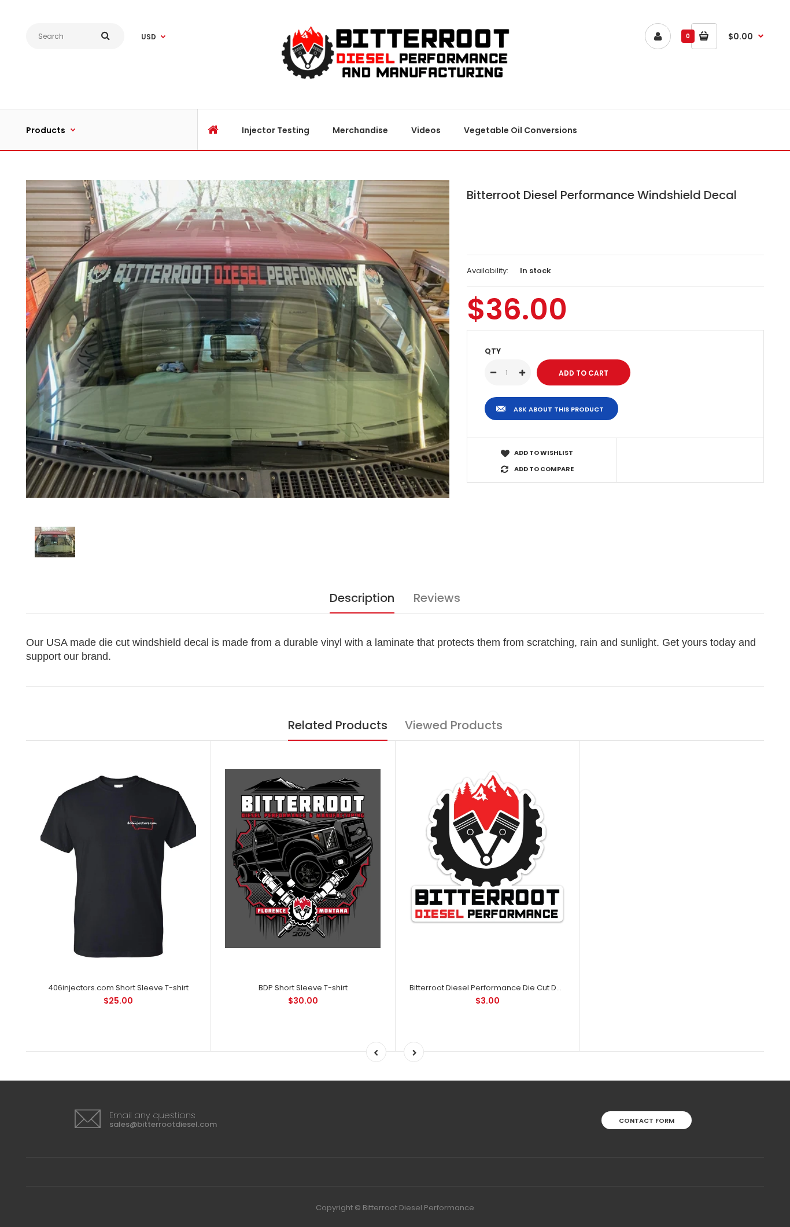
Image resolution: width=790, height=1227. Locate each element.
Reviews (437, 598)
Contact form (646, 1120)
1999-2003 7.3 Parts (257, 118)
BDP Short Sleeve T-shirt (303, 987)
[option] (237, 339)
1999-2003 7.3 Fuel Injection (254, 88)
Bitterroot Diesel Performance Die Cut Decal (491, 987)
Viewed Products (454, 725)
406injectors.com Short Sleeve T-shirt (118, 987)
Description (362, 598)
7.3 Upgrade (241, 58)
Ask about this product (559, 409)
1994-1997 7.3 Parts (256, 35)
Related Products (337, 725)
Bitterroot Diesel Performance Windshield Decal (602, 195)
